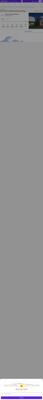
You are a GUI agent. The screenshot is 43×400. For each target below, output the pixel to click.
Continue (21, 397)
